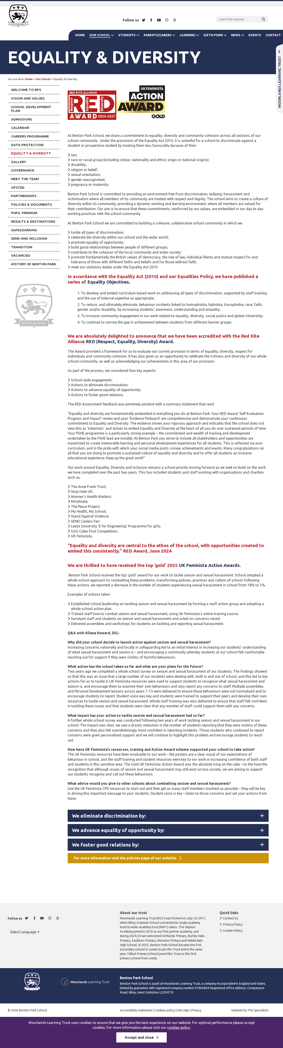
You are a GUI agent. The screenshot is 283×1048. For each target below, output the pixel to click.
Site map (183, 1010)
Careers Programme (30, 136)
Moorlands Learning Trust (279, 78)
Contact (273, 35)
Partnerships (23, 196)
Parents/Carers (158, 35)
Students (127, 35)
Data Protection (27, 145)
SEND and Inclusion (29, 238)
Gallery (18, 162)
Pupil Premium (24, 213)
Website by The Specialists (250, 1010)
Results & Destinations (33, 221)
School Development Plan (31, 109)
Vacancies (20, 255)
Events (255, 35)
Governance (22, 170)
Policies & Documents (31, 204)
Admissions (21, 119)
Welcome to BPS (26, 90)
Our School (99, 35)
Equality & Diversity (31, 153)
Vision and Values (28, 98)
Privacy (196, 1010)
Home (80, 35)
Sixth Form (213, 35)
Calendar (20, 128)
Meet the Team (25, 179)
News (235, 35)
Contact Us (230, 918)
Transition (21, 247)
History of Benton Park (33, 264)
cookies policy (178, 1027)
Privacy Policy (233, 924)
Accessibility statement (136, 1010)
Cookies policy (164, 1010)
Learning (187, 35)
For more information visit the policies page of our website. (125, 858)
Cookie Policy (232, 930)
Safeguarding (24, 230)
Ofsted (18, 187)
